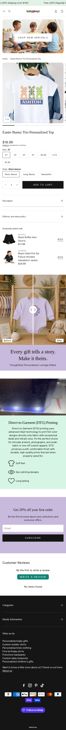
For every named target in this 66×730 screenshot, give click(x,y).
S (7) (54, 155)
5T (33, 155)
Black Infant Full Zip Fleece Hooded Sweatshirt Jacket (28, 257)
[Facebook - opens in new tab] (24, 685)
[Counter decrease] (5, 185)
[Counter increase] (17, 185)
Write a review (33, 576)
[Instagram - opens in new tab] (30, 685)
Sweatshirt (46, 174)
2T (6, 155)
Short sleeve (11, 174)
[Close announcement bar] (63, 2)
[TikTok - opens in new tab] (42, 685)
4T (24, 155)
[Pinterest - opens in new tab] (36, 685)
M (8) (7, 162)
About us (7, 670)
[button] (4, 11)
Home (5, 59)
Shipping (5, 145)
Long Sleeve (29, 174)
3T (15, 155)
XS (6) (43, 155)
